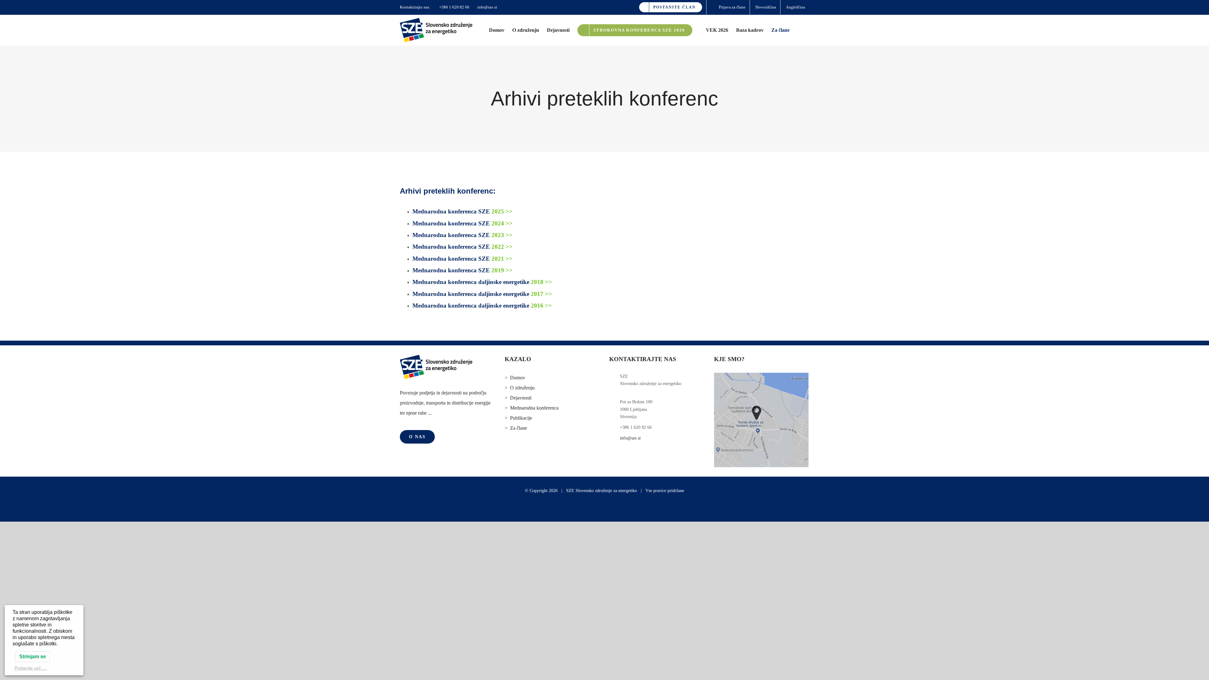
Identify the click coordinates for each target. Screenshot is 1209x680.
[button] (799, 30)
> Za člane (516, 428)
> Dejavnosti (518, 397)
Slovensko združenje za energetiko (606, 490)
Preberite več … (30, 668)
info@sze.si (486, 7)
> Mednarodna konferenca (532, 408)
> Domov (515, 377)
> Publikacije (518, 418)
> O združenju (520, 387)
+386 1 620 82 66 (453, 7)
